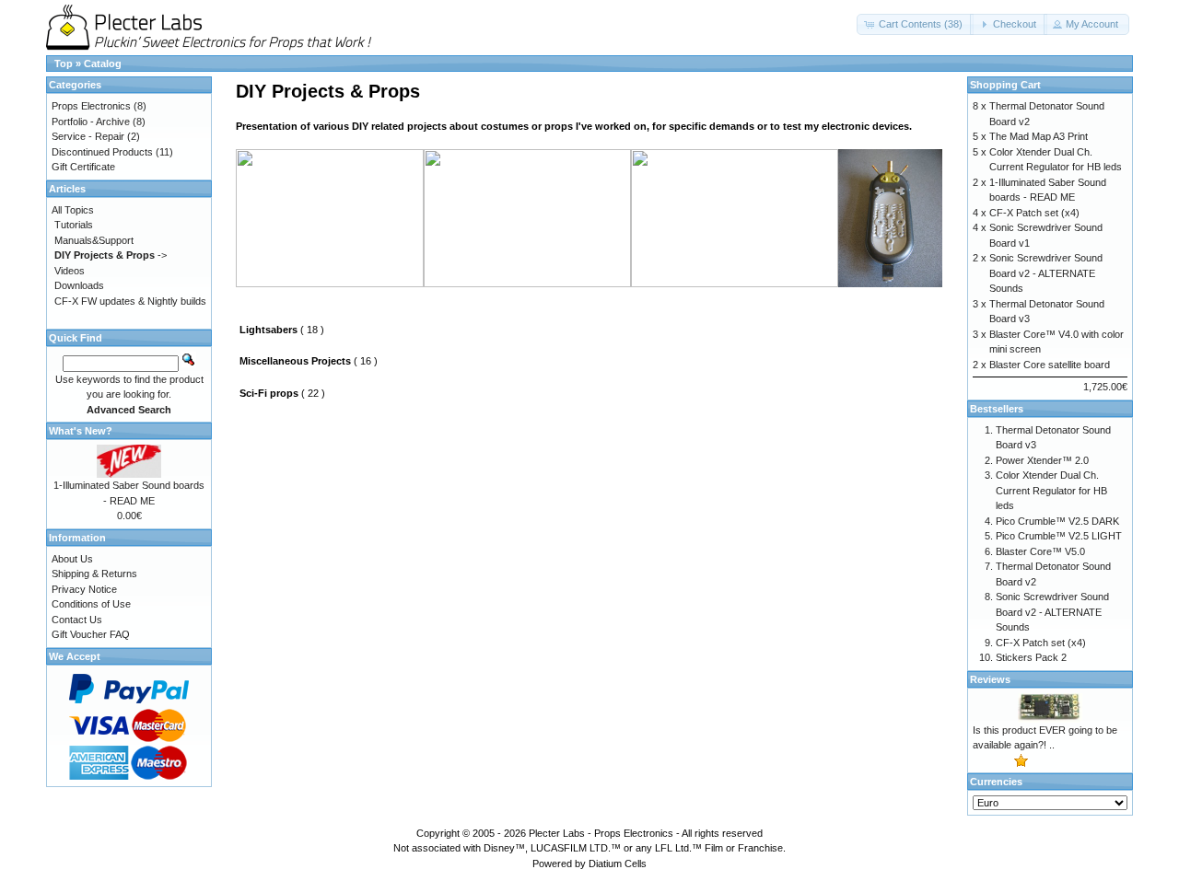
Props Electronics (91, 105)
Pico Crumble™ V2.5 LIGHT (1059, 535)
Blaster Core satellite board (1049, 364)
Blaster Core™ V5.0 (1040, 551)
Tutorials (73, 224)
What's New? (80, 430)
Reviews (990, 679)
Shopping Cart (1005, 84)
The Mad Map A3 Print (1038, 136)
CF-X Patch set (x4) (1034, 212)
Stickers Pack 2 (1031, 657)
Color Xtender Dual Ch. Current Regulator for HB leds (1051, 490)
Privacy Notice (84, 589)
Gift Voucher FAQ (91, 634)
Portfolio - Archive (91, 121)
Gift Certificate (83, 166)
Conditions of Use (91, 603)
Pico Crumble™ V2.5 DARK (1057, 521)
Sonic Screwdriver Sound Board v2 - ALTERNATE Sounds (1046, 273)
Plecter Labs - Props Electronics (601, 833)
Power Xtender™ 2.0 (1042, 460)
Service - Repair (88, 136)
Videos (69, 270)
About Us (72, 558)
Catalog (103, 63)
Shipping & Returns (94, 573)
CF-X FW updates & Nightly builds (130, 301)
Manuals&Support (94, 240)
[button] (915, 24)
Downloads (79, 285)
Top (63, 63)
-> (110, 255)
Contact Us (77, 619)
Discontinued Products (102, 151)
